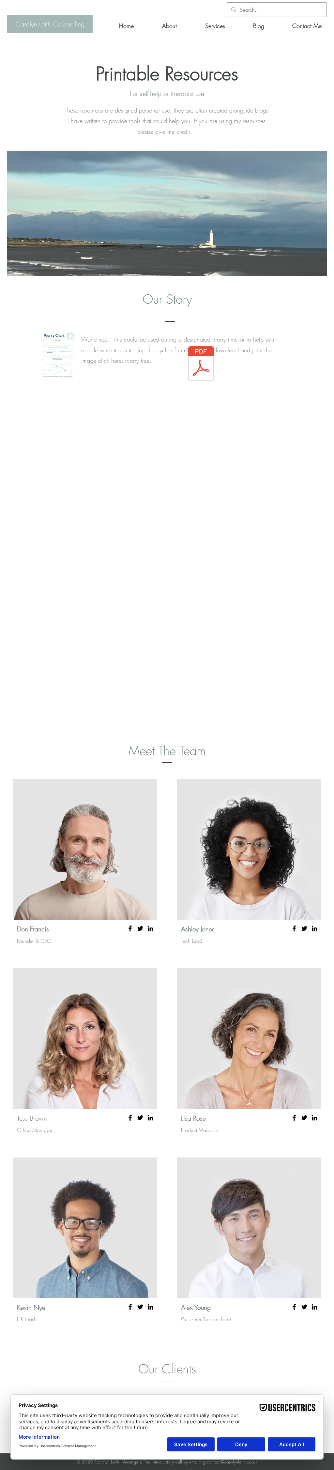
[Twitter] (140, 928)
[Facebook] (130, 928)
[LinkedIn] (150, 928)
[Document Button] (201, 364)
